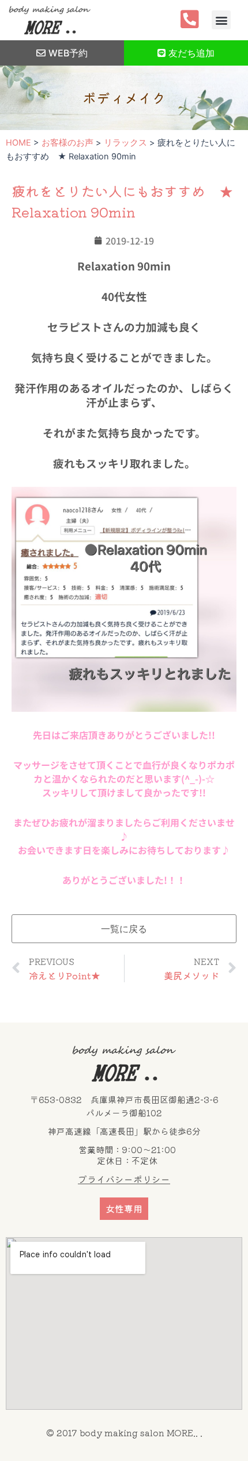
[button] (221, 19)
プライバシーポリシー (124, 1179)
